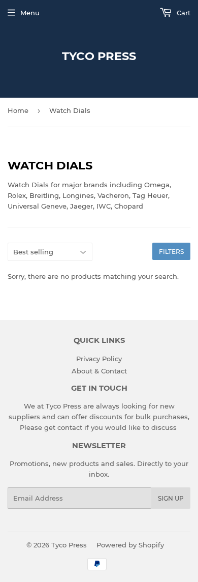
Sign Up (171, 498)
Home (18, 110)
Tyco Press (99, 56)
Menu (30, 13)
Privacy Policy (99, 359)
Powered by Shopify (130, 545)
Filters (171, 251)
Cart (182, 13)
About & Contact (99, 371)
